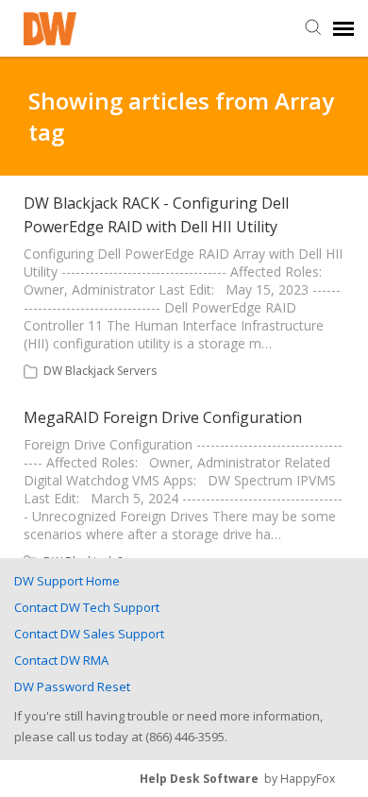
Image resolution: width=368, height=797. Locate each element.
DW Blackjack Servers (100, 371)
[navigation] (343, 28)
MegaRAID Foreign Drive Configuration (163, 417)
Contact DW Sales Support (89, 633)
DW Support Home (67, 580)
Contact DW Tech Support (86, 607)
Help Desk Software (199, 779)
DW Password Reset (72, 686)
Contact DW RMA (61, 660)
